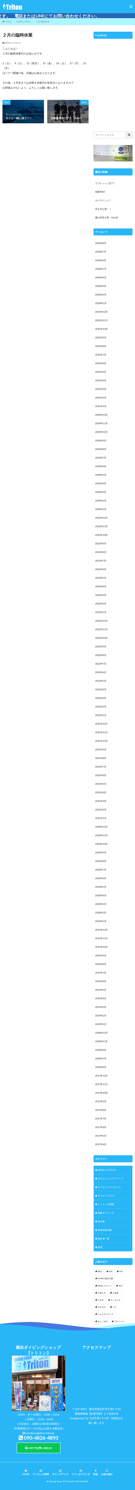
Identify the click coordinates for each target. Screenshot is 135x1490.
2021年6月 (100, 775)
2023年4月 (100, 586)
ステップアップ (60, 1474)
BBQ (100, 1271)
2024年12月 (101, 414)
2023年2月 (100, 603)
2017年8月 (100, 1110)
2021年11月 (101, 732)
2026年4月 (100, 277)
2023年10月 (101, 534)
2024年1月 (100, 509)
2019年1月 (100, 1024)
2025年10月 (101, 328)
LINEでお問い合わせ (39, 1447)
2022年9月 (100, 646)
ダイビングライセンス (109, 1187)
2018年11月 (101, 1041)
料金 (95, 1474)
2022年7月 (100, 663)
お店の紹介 (107, 1474)
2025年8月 (100, 346)
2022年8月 (100, 655)
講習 (100, 1247)
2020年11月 (101, 835)
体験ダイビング (106, 1212)
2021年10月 (101, 740)
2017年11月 (101, 1084)
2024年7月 (100, 457)
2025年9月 (100, 337)
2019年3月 (100, 1007)
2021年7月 (100, 766)
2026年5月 (100, 268)
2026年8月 (100, 243)
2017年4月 (100, 1144)
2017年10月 (101, 1092)
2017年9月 (100, 1101)
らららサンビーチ (106, 1314)
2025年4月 (100, 380)
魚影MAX (100, 191)
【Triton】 (68, 1481)
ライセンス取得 (41, 1474)
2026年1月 (100, 303)
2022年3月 (100, 698)
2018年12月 (101, 1032)
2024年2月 (100, 500)
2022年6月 (100, 672)
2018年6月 (100, 1049)
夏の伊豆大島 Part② (106, 217)
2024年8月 (100, 449)
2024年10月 (101, 431)
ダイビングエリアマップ (110, 1178)
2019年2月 (100, 1015)
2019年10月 (101, 946)
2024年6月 (100, 466)
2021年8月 (100, 758)
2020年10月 (101, 843)
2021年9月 (100, 749)
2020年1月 (100, 921)
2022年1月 (100, 715)
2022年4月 (100, 689)
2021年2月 (100, 809)
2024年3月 (100, 492)
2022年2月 (100, 706)
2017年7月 (100, 1118)
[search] (129, 135)
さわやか (102, 1307)
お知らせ (102, 1293)
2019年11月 (101, 938)
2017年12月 (101, 1075)
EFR (110, 1271)
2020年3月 (100, 904)
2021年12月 (101, 723)
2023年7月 (100, 560)
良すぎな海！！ (103, 208)
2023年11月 (101, 526)
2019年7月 (100, 972)
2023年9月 (100, 543)
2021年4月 (100, 792)
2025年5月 (100, 371)
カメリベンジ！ (103, 200)
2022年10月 (101, 637)
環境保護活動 (105, 1230)
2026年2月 (100, 294)
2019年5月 (100, 989)
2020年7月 (100, 869)
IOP (121, 1271)
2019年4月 (100, 998)
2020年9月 (100, 852)
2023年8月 (100, 552)
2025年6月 (100, 363)
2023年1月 (100, 612)
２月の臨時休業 (42, 21)
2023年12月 (101, 517)
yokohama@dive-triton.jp (39, 1433)
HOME (8, 21)
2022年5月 (100, 680)
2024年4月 (100, 483)
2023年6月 (100, 569)
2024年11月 (101, 423)
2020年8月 (100, 861)
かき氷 (101, 1300)
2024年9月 (100, 440)
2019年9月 (100, 955)
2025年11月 (101, 320)
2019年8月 (100, 964)
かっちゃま (116, 1300)
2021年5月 (100, 783)
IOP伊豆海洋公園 (105, 1278)
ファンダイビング (81, 1474)
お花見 (116, 1293)
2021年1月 (100, 818)
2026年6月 (100, 260)
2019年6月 (100, 981)
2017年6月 (100, 1127)
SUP (120, 1285)
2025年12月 (101, 311)
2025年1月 (100, 406)
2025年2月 (100, 397)
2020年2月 (100, 912)
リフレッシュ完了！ (105, 183)
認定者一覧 (103, 1238)
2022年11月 (101, 629)
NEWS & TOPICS (23, 21)
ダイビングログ (106, 1195)
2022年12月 (101, 620)
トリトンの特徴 (106, 1204)
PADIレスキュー (105, 1285)
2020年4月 (100, 895)
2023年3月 (100, 595)
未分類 (101, 1221)
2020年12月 (101, 826)
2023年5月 (100, 577)
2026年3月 (100, 286)
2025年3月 (100, 389)
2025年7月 (100, 354)
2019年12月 (101, 929)
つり (115, 1307)
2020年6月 (100, 878)
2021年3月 (100, 801)
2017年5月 (100, 1135)
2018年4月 (100, 1067)
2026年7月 (100, 251)
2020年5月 (100, 886)
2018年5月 (100, 1058)
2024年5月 (100, 474)
